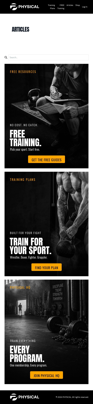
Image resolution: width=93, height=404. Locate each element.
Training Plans (51, 7)
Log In (84, 6)
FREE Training (60, 7)
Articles (70, 5)
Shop (77, 5)
